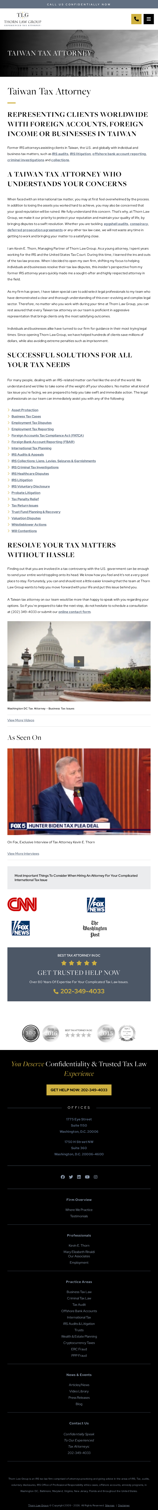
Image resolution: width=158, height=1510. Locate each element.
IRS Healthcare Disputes (30, 474)
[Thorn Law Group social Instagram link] (96, 1177)
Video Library (79, 1391)
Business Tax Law (79, 1292)
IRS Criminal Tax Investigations (35, 467)
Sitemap (110, 1505)
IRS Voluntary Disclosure (31, 486)
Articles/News (79, 1385)
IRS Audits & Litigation (79, 1324)
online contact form (74, 612)
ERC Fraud (79, 1349)
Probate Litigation (26, 493)
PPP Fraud (79, 1355)
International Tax (79, 1317)
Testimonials (79, 1216)
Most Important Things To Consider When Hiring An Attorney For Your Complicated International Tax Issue (76, 877)
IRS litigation (80, 154)
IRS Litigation (22, 480)
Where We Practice (79, 1210)
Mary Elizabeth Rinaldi (79, 1252)
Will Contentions (24, 531)
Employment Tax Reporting (33, 429)
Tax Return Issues (25, 505)
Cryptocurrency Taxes (79, 1343)
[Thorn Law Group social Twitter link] (71, 1177)
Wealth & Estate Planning (79, 1336)
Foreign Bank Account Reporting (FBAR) (43, 442)
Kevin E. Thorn (79, 1245)
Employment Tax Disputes (32, 423)
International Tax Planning (31, 448)
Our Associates (79, 1256)
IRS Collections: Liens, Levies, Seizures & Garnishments (54, 461)
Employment (79, 1262)
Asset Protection (25, 410)
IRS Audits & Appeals (28, 454)
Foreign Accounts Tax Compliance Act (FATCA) (48, 435)
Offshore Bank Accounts (79, 1311)
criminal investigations (25, 160)
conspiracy (139, 224)
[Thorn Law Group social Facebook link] (63, 1177)
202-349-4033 (82, 991)
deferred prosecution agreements (35, 230)
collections (60, 160)
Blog (79, 1404)
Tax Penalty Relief (25, 499)
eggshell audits (116, 224)
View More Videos (20, 720)
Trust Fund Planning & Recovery (36, 512)
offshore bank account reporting (119, 154)
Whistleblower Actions (29, 524)
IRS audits (60, 154)
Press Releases (79, 1397)
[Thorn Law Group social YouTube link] (87, 1177)
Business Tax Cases (26, 416)
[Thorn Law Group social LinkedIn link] (79, 1177)
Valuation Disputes (26, 518)
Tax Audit (79, 1304)
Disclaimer (124, 1505)
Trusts (79, 1330)
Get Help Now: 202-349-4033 (79, 1090)
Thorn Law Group (38, 1505)
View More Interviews (23, 853)
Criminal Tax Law (79, 1298)
